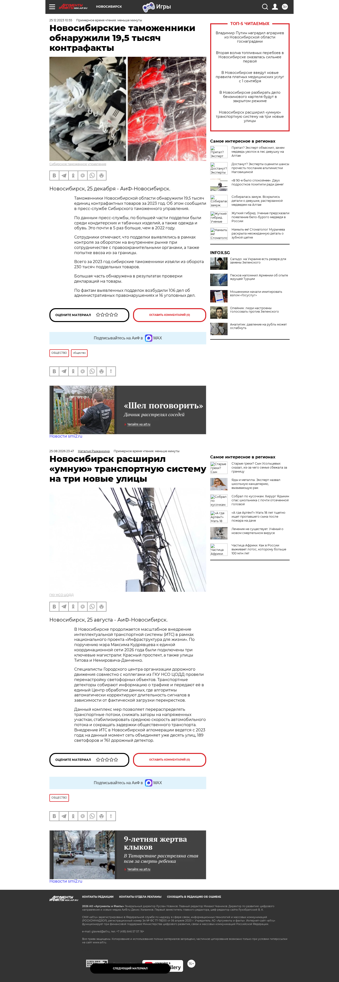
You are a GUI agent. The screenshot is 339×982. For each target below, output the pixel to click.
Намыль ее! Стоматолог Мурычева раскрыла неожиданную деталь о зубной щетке (258, 233)
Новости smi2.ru (65, 436)
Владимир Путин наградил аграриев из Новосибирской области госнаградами (250, 37)
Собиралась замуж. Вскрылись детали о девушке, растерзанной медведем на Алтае (257, 201)
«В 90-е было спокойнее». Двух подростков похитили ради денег (258, 182)
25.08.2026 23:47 (61, 451)
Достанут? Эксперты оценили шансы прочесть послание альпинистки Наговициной (260, 168)
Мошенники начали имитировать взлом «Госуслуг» (256, 293)
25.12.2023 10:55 (60, 20)
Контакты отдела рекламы (140, 896)
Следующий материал (130, 968)
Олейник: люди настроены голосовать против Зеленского (254, 309)
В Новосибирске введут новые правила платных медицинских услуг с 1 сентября (250, 77)
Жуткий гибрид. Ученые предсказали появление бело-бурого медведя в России (260, 217)
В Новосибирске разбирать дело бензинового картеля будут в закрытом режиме (249, 96)
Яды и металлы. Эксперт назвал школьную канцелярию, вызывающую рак (256, 484)
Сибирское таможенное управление (77, 164)
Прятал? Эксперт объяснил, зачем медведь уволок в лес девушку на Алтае (258, 151)
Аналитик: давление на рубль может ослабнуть (258, 326)
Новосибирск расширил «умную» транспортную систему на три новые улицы (250, 116)
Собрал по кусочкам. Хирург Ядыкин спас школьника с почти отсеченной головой (260, 500)
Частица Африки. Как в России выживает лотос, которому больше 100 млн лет (259, 549)
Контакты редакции (97, 896)
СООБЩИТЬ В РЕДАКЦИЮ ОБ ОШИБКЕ (194, 896)
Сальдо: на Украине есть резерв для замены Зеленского (258, 260)
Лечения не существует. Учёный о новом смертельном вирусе (257, 531)
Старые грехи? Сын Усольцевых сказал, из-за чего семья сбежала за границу (259, 467)
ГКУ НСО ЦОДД (61, 595)
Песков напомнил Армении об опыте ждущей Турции (259, 277)
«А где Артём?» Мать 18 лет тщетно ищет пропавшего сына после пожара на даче (258, 516)
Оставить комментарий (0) (169, 315)
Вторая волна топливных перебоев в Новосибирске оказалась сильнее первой (250, 57)
